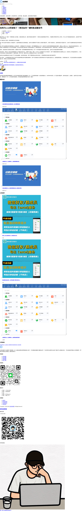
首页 (3, 6)
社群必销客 (19, 344)
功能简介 (4, 8)
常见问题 (4, 9)
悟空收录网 (4, 401)
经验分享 (4, 11)
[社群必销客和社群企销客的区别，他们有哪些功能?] (21, 101)
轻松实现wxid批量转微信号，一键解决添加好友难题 (15, 62)
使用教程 (4, 12)
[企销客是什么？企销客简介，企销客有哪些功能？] (34, 159)
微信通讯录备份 (14, 344)
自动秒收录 (4, 402)
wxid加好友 (6, 344)
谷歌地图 (4, 359)
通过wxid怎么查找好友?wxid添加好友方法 (9, 235)
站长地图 (4, 357)
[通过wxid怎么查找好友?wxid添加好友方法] (21, 233)
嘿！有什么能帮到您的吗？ (6, 510)
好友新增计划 (2, 344)
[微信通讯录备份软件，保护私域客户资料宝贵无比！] (21, 277)
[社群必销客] (4, 2)
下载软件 (4, 7)
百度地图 (4, 356)
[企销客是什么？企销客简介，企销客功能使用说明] (34, 334)
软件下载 (4, 360)
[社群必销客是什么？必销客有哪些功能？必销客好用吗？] (21, 185)
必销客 (1, 73)
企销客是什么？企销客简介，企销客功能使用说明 (11, 337)
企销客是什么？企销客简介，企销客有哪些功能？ (11, 161)
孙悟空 (3, 400)
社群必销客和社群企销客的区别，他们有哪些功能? (11, 104)
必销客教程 (10, 344)
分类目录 (4, 404)
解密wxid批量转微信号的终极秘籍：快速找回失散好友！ (12, 64)
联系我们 (4, 13)
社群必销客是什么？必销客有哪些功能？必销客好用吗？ (12, 188)
